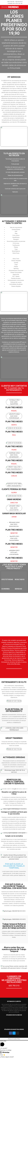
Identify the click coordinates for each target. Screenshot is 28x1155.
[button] (26, 7)
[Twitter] (14, 1033)
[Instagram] (17, 1033)
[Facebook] (10, 1033)
